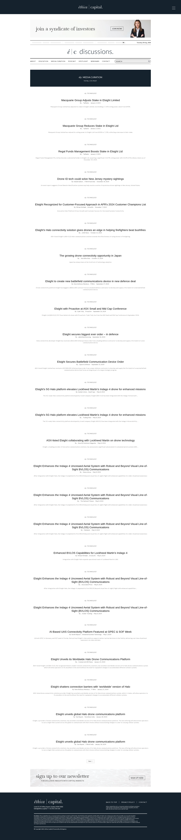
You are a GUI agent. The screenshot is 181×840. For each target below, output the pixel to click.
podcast (72, 61)
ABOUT (33, 61)
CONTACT (143, 802)
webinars (95, 61)
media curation (58, 61)
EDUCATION (43, 61)
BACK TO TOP (111, 802)
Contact (106, 61)
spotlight (83, 61)
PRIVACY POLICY (128, 802)
